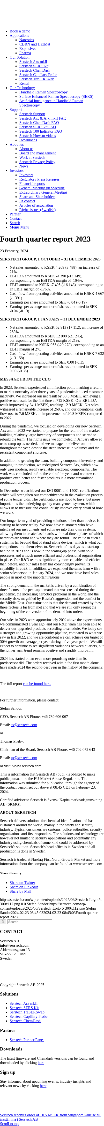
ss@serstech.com (24, 725)
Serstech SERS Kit (24, 1008)
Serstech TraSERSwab (27, 1012)
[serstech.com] (36, 23)
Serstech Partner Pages (27, 1040)
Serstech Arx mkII (23, 1003)
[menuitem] (57, 31)
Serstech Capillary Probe (28, 1016)
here (41, 1063)
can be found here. (37, 684)
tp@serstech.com (24, 758)
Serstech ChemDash (25, 1021)
